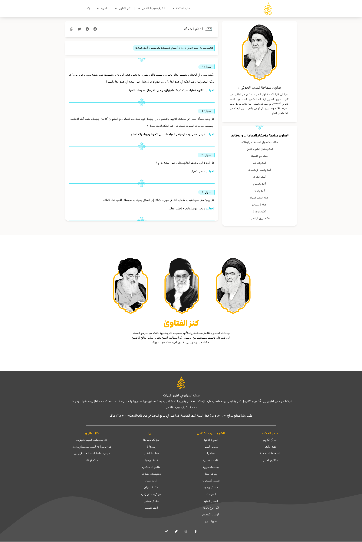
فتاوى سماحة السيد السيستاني (91, 446)
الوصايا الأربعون (210, 514)
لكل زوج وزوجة (211, 508)
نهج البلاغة (270, 446)
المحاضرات (211, 453)
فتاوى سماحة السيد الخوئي (91, 440)
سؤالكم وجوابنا (151, 440)
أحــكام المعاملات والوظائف (248, 135)
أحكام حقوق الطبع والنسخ (259, 149)
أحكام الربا (260, 190)
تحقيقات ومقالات (151, 474)
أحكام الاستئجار (259, 204)
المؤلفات (211, 494)
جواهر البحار (210, 474)
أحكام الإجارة (259, 211)
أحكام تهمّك (91, 460)
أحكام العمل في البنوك (259, 170)
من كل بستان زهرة (151, 494)
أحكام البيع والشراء (259, 197)
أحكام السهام (259, 183)
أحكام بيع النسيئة (259, 156)
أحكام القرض (259, 163)
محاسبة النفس (151, 453)
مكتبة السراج (151, 487)
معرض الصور (211, 446)
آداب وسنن (151, 480)
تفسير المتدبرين (211, 480)
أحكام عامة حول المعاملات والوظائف (259, 142)
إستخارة (151, 446)
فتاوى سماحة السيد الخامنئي (92, 453)
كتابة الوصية (151, 460)
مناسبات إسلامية (151, 467)
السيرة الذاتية (211, 440)
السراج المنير (211, 501)
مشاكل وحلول (151, 501)
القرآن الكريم (270, 440)
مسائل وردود (211, 487)
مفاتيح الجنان (270, 460)
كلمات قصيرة (210, 460)
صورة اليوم (211, 521)
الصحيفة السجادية (270, 453)
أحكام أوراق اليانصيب (259, 218)
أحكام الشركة (259, 177)
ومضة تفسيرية (211, 467)
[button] (88, 8)
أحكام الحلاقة (193, 28)
